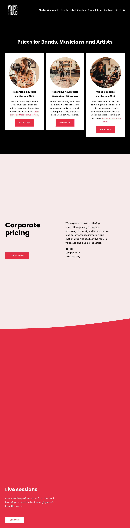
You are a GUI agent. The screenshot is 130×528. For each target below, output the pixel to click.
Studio (42, 10)
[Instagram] (116, 10)
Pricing (98, 10)
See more (15, 519)
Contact (108, 10)
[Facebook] (120, 10)
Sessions (81, 10)
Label (73, 10)
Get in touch (24, 123)
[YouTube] (124, 10)
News (91, 10)
